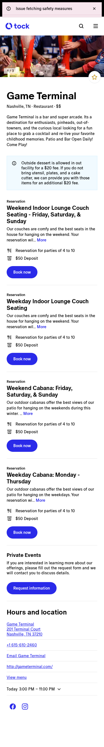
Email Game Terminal (26, 656)
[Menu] (96, 26)
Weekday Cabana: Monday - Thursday (43, 478)
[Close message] (94, 8)
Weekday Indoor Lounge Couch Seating (48, 304)
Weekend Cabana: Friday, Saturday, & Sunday (39, 391)
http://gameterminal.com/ (30, 666)
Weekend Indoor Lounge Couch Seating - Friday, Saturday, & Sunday (48, 215)
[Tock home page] (17, 26)
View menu (17, 677)
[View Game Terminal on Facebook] (13, 706)
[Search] (81, 26)
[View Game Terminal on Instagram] (25, 706)
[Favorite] (94, 77)
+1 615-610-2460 (22, 645)
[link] (52, 56)
